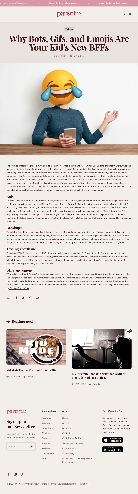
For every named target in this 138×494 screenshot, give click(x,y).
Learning (46, 422)
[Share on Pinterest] (30, 297)
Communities (48, 453)
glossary (39, 256)
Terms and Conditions (72, 443)
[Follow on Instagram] (15, 474)
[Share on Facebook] (16, 297)
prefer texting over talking (96, 172)
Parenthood (47, 427)
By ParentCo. (78, 56)
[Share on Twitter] (23, 297)
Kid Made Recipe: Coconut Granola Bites (32, 370)
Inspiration (47, 417)
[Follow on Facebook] (8, 474)
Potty (44, 438)
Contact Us (67, 433)
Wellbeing (69, 29)
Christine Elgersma (121, 284)
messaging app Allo (102, 204)
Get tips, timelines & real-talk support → (58, 3)
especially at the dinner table (78, 186)
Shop (44, 458)
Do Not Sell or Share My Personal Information (78, 460)
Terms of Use (83, 484)
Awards (66, 422)
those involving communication (97, 169)
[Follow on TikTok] (22, 474)
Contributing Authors (72, 438)
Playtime (46, 433)
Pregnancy (47, 443)
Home (65, 417)
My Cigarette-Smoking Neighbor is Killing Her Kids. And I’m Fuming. (99, 375)
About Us (66, 427)
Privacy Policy (69, 448)
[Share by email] (37, 297)
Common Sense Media (19, 288)
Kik (42, 204)
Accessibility (68, 453)
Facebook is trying (53, 238)
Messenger (54, 204)
